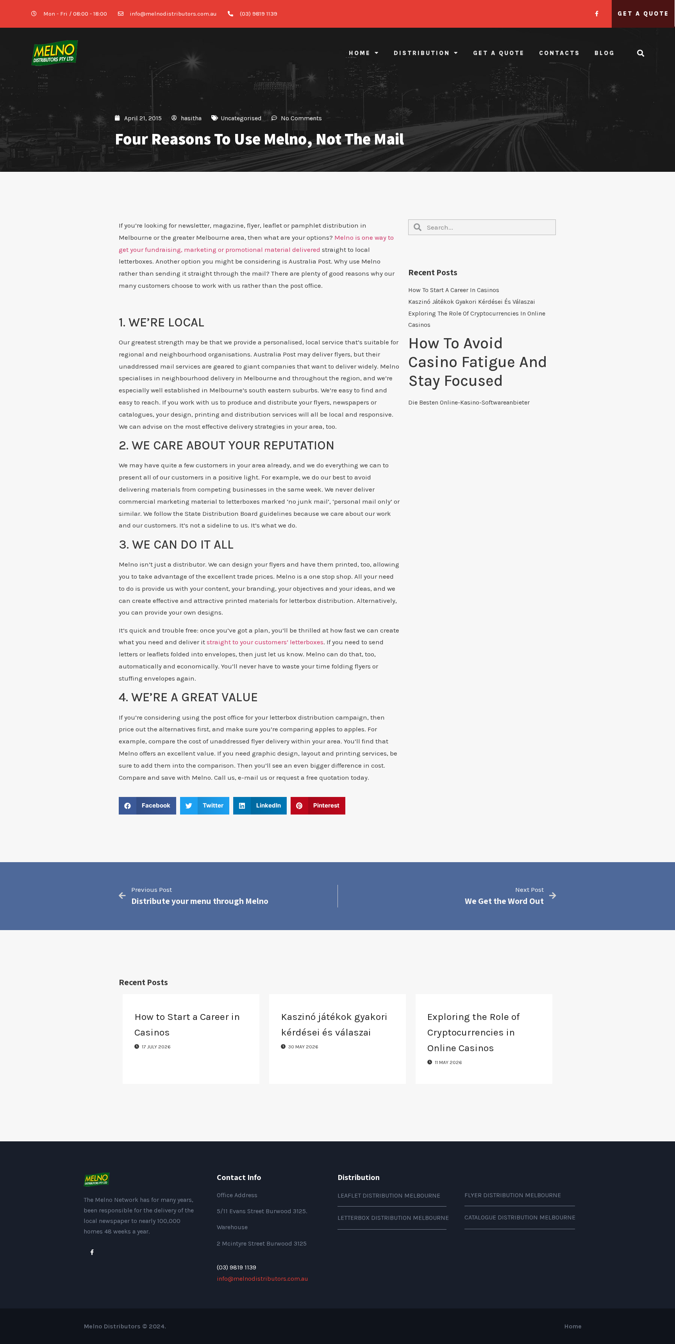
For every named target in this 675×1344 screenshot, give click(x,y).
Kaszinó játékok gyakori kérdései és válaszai (471, 301)
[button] (147, 806)
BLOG (605, 53)
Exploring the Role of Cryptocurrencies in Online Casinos (473, 1032)
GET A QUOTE (643, 13)
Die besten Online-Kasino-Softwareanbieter (469, 402)
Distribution (422, 53)
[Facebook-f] (596, 14)
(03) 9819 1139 (236, 1267)
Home (360, 53)
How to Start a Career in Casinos (453, 290)
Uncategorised (241, 118)
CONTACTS (559, 53)
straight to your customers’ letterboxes (265, 642)
